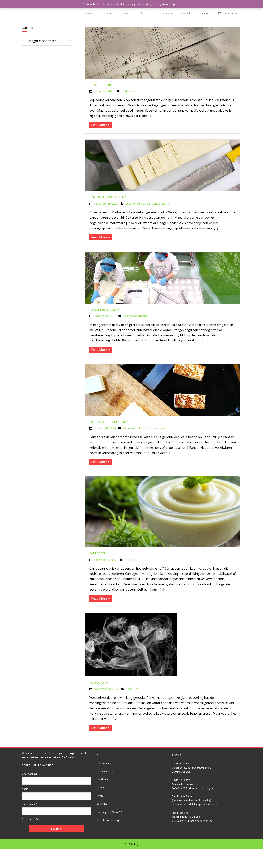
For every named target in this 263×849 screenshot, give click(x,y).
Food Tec (130, 560)
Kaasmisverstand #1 (105, 309)
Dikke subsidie (100, 85)
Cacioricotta (165, 13)
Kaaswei (205, 13)
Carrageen (97, 553)
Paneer (144, 13)
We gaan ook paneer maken (110, 422)
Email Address (30, 773)
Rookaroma (98, 682)
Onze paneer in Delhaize (108, 197)
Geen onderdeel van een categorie (148, 203)
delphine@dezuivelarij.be (203, 804)
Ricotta (107, 13)
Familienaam (29, 804)
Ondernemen (129, 91)
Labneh (126, 13)
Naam (26, 789)
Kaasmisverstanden (135, 316)
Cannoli (186, 13)
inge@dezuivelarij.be (201, 821)
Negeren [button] (174, 4)
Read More (99, 125)
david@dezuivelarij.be (201, 788)
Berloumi (89, 13)
